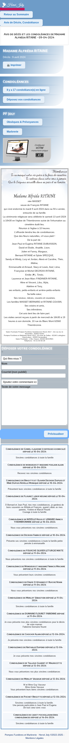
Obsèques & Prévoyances (23, 122)
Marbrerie (12, 131)
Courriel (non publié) (13, 372)
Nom (4, 363)
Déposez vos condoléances (24, 99)
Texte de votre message (15, 386)
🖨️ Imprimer (14, 65)
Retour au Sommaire (16, 14)
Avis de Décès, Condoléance (21, 22)
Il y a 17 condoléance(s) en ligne (26, 90)
